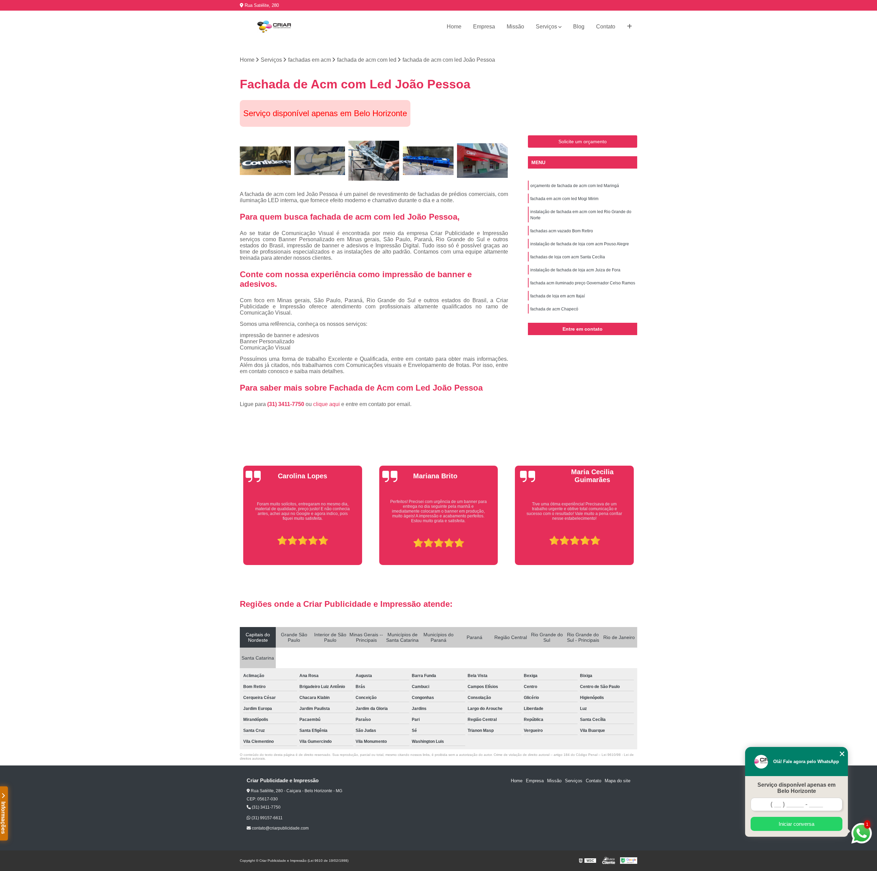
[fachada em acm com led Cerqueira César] (428, 160)
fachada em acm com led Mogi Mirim (564, 198)
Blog (578, 26)
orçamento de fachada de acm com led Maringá (574, 185)
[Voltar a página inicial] (274, 26)
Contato (605, 26)
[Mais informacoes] (629, 27)
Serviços (546, 26)
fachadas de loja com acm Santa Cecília (567, 257)
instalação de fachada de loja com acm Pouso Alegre (579, 244)
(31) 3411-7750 (286, 404)
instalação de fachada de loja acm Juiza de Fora (575, 270)
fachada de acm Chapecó (554, 309)
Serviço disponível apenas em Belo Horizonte (796, 788)
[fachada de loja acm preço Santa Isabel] (482, 160)
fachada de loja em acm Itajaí (557, 296)
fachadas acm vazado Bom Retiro (561, 231)
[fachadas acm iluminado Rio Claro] (265, 160)
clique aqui (326, 404)
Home (454, 26)
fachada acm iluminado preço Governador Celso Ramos (582, 283)
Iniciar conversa (796, 824)
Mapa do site (617, 780)
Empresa (484, 26)
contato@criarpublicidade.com (280, 828)
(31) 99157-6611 (266, 817)
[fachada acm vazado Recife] (373, 160)
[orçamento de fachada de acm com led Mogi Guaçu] (319, 160)
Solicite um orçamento (582, 141)
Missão (515, 26)
